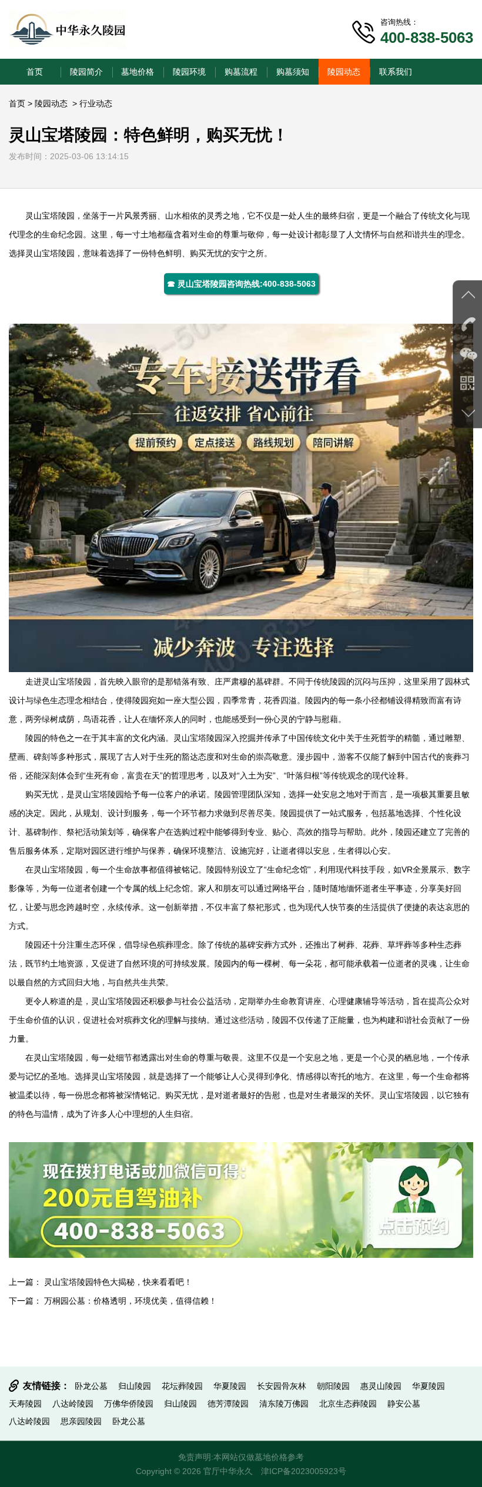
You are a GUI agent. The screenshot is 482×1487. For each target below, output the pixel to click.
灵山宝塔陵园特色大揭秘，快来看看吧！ (118, 1282)
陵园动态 (343, 71)
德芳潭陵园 (228, 1403)
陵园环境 (189, 71)
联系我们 (395, 71)
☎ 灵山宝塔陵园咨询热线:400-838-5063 (241, 283)
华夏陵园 (229, 1386)
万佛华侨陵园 (128, 1403)
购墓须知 (292, 71)
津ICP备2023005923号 (303, 1471)
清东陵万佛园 (284, 1403)
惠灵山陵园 (380, 1386)
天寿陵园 (25, 1403)
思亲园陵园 (81, 1421)
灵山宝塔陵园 (50, 215)
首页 (34, 71)
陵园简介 (86, 71)
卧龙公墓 (91, 1386)
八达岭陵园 (72, 1403)
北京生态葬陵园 (348, 1403)
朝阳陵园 (333, 1386)
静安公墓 (403, 1403)
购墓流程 (241, 71)
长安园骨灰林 (281, 1386)
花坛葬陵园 (182, 1386)
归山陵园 (134, 1386)
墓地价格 (137, 71)
